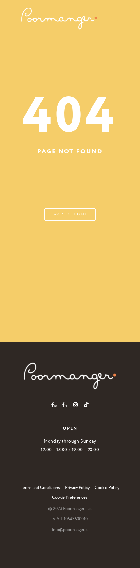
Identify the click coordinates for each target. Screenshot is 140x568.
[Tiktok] (86, 405)
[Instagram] (75, 405)
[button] (114, 18)
